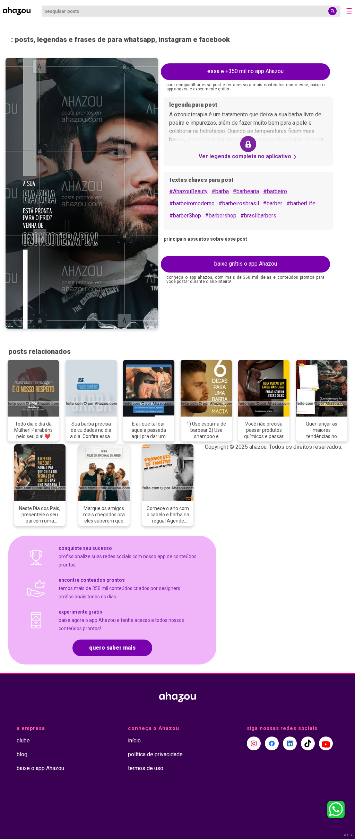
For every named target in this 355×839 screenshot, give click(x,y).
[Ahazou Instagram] (254, 743)
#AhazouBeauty (188, 191)
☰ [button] (349, 11)
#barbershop (220, 215)
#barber (272, 203)
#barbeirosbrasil (238, 203)
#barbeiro (275, 191)
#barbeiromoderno (192, 203)
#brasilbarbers (258, 215)
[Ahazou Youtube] (326, 743)
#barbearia (246, 191)
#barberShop (185, 215)
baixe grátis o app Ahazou (245, 263)
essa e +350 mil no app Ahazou (245, 71)
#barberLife (300, 203)
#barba (220, 191)
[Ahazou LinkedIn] (290, 743)
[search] (332, 11)
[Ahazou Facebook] (272, 743)
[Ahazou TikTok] (308, 743)
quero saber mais (112, 647)
